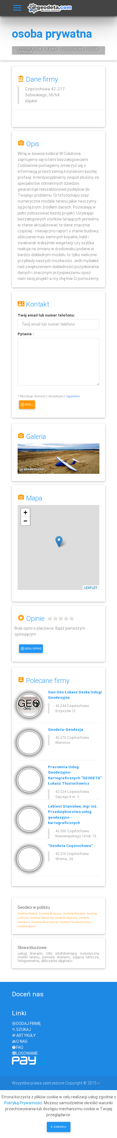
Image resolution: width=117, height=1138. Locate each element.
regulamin (73, 396)
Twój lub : (46, 315)
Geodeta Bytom (27, 926)
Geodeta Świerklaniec (45, 922)
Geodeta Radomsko (42, 918)
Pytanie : (26, 334)
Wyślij (29, 404)
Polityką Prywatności (23, 1102)
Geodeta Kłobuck (28, 913)
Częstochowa (72, 49)
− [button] (25, 521)
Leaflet (90, 587)
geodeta (27, 49)
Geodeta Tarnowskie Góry (75, 922)
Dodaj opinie (33, 648)
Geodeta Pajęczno (66, 918)
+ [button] (25, 512)
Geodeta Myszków (74, 913)
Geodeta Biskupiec (50, 913)
